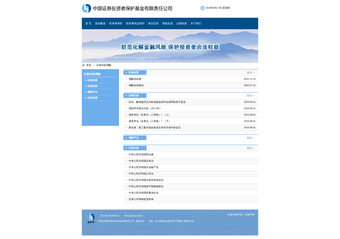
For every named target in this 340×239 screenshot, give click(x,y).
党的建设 (100, 23)
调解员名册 (135, 79)
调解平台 (92, 92)
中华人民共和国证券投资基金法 (146, 180)
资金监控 (153, 23)
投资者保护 (115, 23)
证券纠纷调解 (103, 65)
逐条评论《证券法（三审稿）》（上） (150, 114)
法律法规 (92, 97)
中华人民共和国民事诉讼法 (143, 192)
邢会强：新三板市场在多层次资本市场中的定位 (155, 127)
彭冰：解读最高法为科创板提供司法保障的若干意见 (157, 102)
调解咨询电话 (136, 85)
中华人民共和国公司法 (141, 173)
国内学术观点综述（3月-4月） (145, 108)
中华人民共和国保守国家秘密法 (146, 186)
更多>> (251, 72)
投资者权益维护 (135, 23)
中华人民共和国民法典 (141, 154)
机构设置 (92, 80)
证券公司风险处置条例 (141, 199)
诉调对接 (92, 86)
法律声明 (250, 214)
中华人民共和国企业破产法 (143, 167)
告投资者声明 (235, 214)
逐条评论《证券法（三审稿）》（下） (150, 121)
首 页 (88, 23)
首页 (88, 65)
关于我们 (196, 23)
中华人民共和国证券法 (141, 161)
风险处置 (167, 23)
